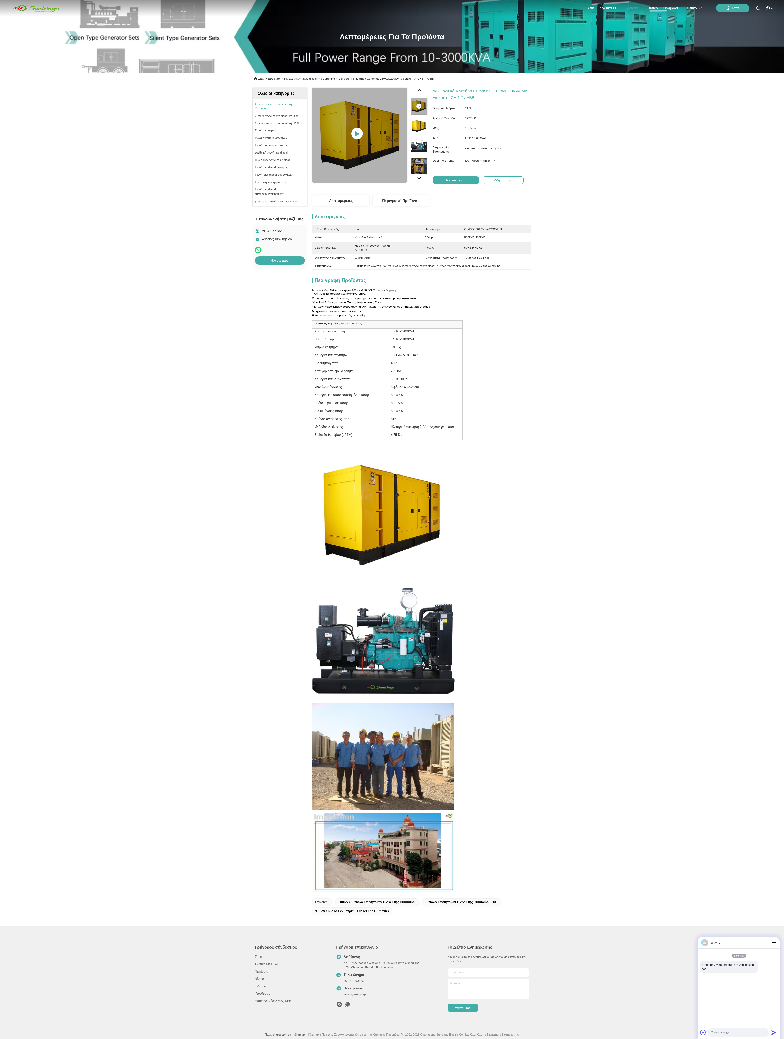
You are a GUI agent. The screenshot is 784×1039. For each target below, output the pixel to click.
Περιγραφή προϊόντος (401, 201)
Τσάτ (735, 8)
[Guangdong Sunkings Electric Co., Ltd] (36, 8)
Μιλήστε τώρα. (280, 260)
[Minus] (773, 942)
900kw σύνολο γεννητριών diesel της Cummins (352, 911)
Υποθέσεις (262, 993)
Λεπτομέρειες (341, 201)
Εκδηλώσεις (672, 8)
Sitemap (299, 1034)
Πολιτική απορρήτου (278, 1034)
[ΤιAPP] (258, 250)
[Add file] (703, 1032)
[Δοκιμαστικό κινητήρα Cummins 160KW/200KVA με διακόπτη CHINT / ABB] (359, 135)
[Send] (774, 1032)
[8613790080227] (347, 1005)
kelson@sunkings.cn (277, 239)
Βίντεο (653, 8)
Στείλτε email (462, 1008)
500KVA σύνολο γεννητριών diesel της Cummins (376, 902)
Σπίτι (591, 8)
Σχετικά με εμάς (610, 8)
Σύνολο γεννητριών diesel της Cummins (309, 78)
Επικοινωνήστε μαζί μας (697, 8)
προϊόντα (632, 8)
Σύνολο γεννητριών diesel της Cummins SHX (460, 902)
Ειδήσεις (261, 986)
